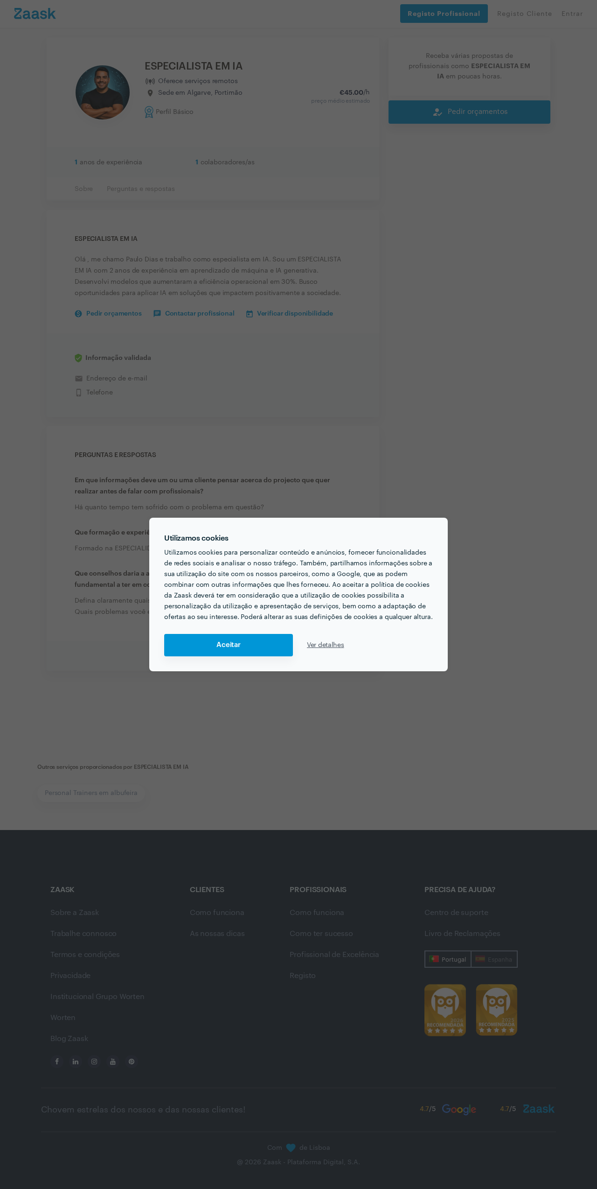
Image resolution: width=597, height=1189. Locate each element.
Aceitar (228, 644)
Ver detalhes (325, 645)
